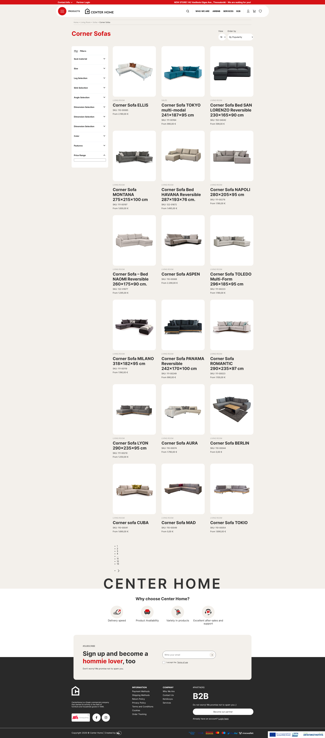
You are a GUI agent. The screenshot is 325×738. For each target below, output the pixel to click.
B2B (238, 11)
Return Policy (138, 699)
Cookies (136, 710)
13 (118, 564)
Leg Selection (80, 78)
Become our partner (223, 711)
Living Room (85, 22)
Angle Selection (82, 97)
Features (78, 145)
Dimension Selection (84, 107)
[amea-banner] (296, 734)
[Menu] (62, 11)
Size (76, 68)
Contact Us (168, 695)
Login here (223, 718)
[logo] (99, 11)
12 (118, 561)
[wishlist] (260, 11)
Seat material (80, 59)
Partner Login (83, 2)
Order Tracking (139, 714)
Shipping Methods (141, 695)
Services (228, 11)
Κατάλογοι (168, 699)
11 (118, 558)
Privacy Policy (139, 702)
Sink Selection (81, 88)
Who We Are (202, 11)
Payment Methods (141, 691)
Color (76, 136)
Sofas (95, 22)
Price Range (80, 155)
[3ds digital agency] (118, 733)
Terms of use (182, 662)
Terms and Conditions (142, 706)
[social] (96, 718)
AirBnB (216, 11)
